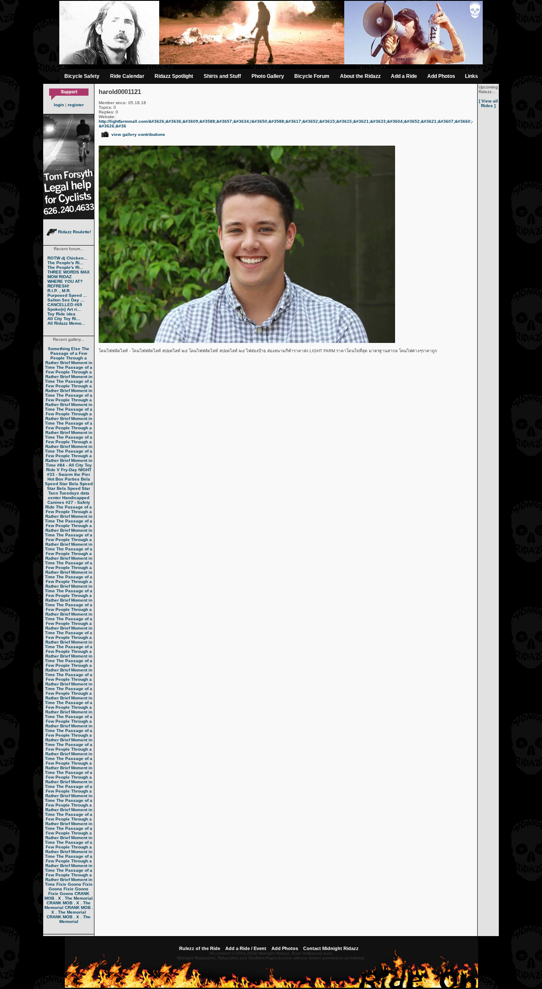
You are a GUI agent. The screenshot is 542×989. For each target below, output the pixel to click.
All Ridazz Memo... (66, 323)
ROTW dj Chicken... (67, 258)
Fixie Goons (68, 884)
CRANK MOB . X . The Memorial (68, 896)
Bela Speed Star (67, 481)
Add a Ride (404, 76)
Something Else (64, 348)
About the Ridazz (360, 76)
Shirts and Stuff (222, 76)
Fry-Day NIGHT (76, 469)
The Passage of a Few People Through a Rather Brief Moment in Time (68, 358)
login (59, 104)
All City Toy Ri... (63, 318)
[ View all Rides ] (488, 103)
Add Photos (441, 76)
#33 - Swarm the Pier (68, 474)
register (76, 104)
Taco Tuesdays (63, 493)
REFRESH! (58, 286)
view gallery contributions (138, 134)
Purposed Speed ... (67, 295)
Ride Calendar (127, 76)
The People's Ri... (65, 262)
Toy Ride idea (61, 314)
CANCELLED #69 (64, 304)
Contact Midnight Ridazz (331, 948)
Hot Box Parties (63, 479)
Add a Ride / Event (245, 948)
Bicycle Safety (82, 76)
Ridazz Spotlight (174, 76)
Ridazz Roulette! (74, 231)
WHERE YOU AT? (65, 281)
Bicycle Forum (311, 76)
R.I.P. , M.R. (59, 290)
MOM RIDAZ (59, 276)
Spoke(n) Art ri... (64, 309)
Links (471, 76)
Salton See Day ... (65, 300)
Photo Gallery (268, 76)
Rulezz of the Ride (199, 948)
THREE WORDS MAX (68, 272)
